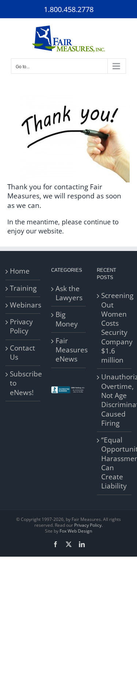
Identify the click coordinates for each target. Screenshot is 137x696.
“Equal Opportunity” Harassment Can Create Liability (114, 463)
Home (20, 271)
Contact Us (22, 353)
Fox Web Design (76, 531)
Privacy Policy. (88, 525)
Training (23, 288)
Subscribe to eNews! (23, 383)
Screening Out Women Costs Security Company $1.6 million (114, 328)
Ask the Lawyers (69, 293)
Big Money (67, 319)
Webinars (23, 305)
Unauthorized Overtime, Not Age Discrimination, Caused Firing (114, 400)
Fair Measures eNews (69, 350)
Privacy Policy (21, 326)
